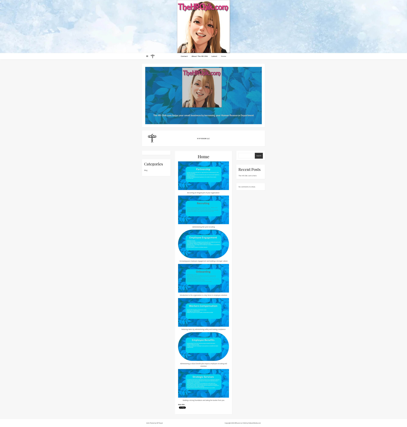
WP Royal (160, 423)
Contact (184, 56)
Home (223, 56)
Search (258, 156)
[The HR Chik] (203, 26)
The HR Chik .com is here (247, 176)
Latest (214, 56)
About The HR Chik (200, 56)
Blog (145, 170)
